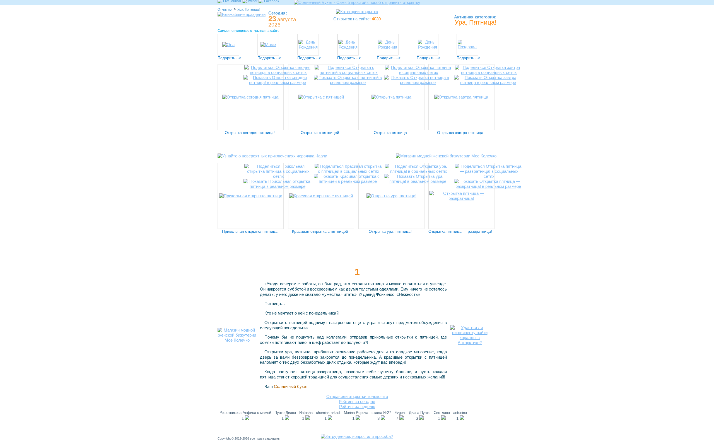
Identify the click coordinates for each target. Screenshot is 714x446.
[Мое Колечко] (446, 160)
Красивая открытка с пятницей (320, 231)
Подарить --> (229, 58)
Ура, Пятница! (248, 9)
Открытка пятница (390, 133)
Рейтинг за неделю (357, 406)
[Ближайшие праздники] (242, 14)
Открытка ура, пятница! (390, 231)
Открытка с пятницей (320, 133)
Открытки (225, 9)
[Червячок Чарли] (272, 160)
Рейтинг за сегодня (357, 401)
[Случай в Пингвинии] (469, 342)
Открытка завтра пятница (460, 133)
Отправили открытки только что (357, 396)
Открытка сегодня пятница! (250, 133)
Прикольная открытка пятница (250, 231)
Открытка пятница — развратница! (460, 231)
